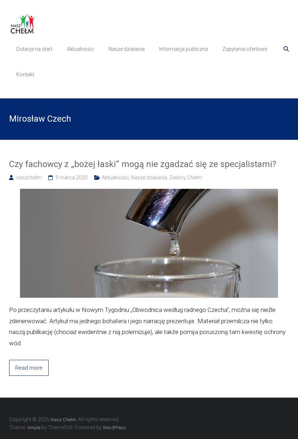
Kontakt (25, 74)
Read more (29, 368)
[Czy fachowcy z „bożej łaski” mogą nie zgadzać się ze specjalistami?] (149, 193)
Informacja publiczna (183, 49)
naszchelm (29, 177)
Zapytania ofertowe (244, 49)
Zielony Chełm (185, 177)
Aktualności (80, 49)
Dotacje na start (34, 49)
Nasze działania (126, 49)
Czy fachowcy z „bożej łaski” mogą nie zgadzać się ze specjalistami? (142, 164)
